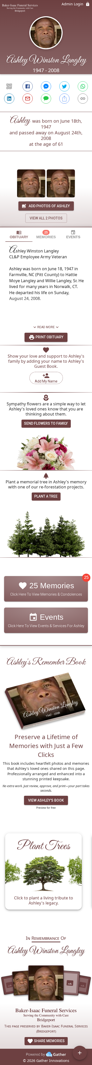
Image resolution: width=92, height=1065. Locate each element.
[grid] (46, 878)
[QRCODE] (9, 86)
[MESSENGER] (46, 86)
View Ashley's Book (46, 800)
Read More (46, 327)
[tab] (18, 234)
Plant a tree (45, 496)
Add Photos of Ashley (49, 206)
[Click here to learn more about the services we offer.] (46, 1015)
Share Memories (49, 1041)
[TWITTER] (64, 86)
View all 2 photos (46, 218)
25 (86, 577)
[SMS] (46, 98)
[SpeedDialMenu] (80, 1053)
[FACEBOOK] (27, 86)
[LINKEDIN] (9, 98)
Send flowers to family (46, 423)
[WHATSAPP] (83, 86)
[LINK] (83, 98)
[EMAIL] (27, 98)
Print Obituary (49, 337)
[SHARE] (64, 98)
